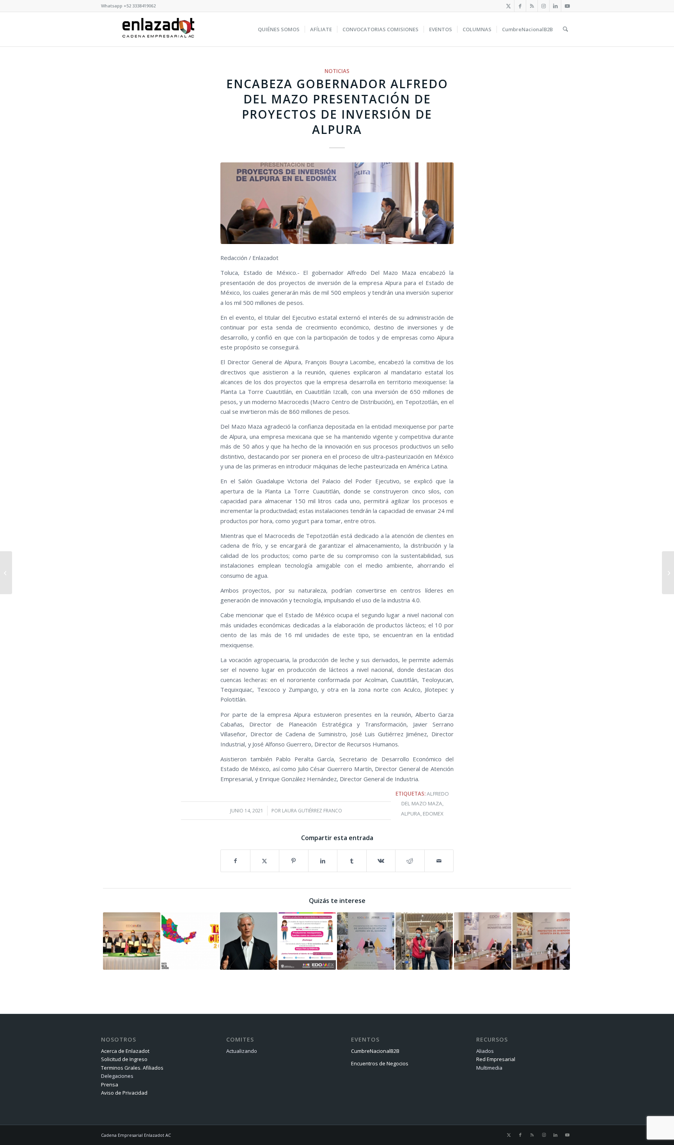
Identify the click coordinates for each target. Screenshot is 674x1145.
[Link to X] (508, 6)
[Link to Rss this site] (531, 6)
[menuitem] (279, 29)
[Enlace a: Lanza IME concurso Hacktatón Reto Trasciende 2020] (190, 941)
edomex (433, 813)
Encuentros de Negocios (379, 1063)
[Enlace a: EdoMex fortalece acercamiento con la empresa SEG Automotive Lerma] (424, 941)
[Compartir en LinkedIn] (323, 861)
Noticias (337, 71)
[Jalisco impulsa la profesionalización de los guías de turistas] (6, 572)
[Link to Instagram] (543, 6)
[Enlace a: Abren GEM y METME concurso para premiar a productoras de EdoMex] (307, 941)
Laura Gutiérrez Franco (312, 810)
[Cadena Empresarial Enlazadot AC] (158, 29)
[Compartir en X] (264, 861)
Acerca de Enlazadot (125, 1050)
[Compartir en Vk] (381, 861)
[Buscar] (565, 29)
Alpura (410, 813)
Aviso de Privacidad (124, 1092)
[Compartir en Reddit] (410, 861)
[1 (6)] (337, 203)
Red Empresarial (495, 1059)
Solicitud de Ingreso (124, 1059)
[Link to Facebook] (520, 6)
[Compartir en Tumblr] (351, 861)
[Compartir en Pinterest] (293, 861)
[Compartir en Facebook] (235, 861)
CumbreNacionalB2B (375, 1050)
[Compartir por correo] (439, 861)
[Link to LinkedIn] (555, 6)
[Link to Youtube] (567, 6)
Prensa (109, 1084)
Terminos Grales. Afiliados (132, 1067)
